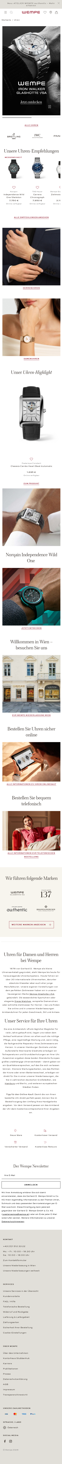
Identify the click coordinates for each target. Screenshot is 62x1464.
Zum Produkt (31, 483)
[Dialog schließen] (59, 3)
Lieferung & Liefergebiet (16, 1317)
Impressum (9, 1389)
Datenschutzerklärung (15, 1379)
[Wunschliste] (45, 12)
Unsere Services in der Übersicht (20, 1291)
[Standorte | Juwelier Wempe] (51, 12)
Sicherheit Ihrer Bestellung (18, 1327)
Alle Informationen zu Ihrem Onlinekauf (31, 784)
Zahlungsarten (11, 1322)
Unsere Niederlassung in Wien (19, 1265)
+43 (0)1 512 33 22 (14, 1246)
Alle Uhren (31, 125)
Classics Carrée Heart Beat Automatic (31, 466)
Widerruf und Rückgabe (15, 1312)
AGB (5, 1384)
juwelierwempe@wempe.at (16, 1214)
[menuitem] (5, 12)
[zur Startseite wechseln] (31, 12)
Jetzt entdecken (31, 628)
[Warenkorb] (56, 12)
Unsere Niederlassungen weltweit (21, 1270)
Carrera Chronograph (37, 196)
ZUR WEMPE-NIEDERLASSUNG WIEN (31, 715)
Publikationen (10, 1368)
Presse (7, 1374)
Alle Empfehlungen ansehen (31, 217)
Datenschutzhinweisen (13, 1221)
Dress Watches (22, 1001)
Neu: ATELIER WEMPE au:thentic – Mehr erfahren (31, 4)
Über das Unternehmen (15, 1353)
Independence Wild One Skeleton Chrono (13, 196)
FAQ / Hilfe (9, 1301)
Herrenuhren (31, 288)
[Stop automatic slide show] (50, 107)
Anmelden (31, 1185)
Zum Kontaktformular (15, 1260)
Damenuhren (31, 359)
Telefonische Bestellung (16, 1306)
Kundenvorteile (11, 1296)
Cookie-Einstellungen (14, 1332)
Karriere (7, 1363)
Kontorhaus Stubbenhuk (16, 1358)
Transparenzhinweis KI (15, 1394)
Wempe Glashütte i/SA (42, 994)
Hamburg (10, 1083)
